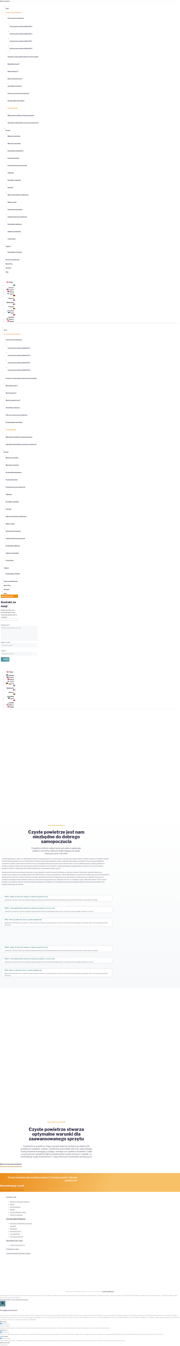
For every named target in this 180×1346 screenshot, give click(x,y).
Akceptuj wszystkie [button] (22, 1300)
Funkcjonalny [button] (4, 1336)
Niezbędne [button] (3, 1321)
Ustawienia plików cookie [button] (8, 1300)
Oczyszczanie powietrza (15, 1219)
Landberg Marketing (108, 1291)
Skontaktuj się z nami (14, 1241)
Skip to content (5, 1)
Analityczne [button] (3, 1330)
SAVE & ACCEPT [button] (5, 1343)
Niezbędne (5, 1324)
